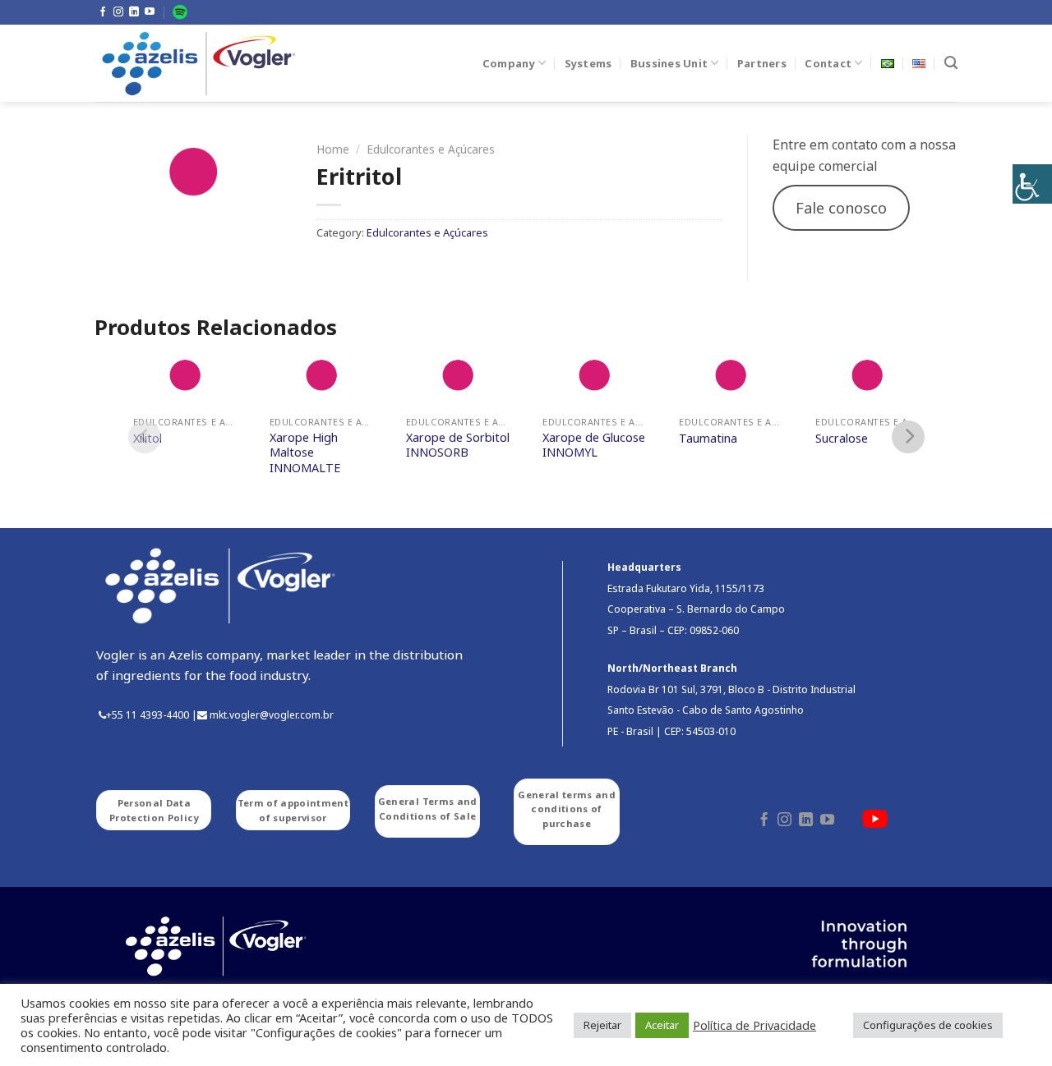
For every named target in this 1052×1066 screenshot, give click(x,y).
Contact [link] (828, 63)
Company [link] (508, 63)
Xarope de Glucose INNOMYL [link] (593, 445)
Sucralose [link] (841, 438)
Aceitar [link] (662, 1025)
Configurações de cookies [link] (928, 1025)
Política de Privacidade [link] (754, 1025)
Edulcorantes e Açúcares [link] (431, 149)
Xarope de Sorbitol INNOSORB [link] (458, 445)
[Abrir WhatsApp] (1011, 1024)
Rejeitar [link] (602, 1025)
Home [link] (332, 149)
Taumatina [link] (708, 438)
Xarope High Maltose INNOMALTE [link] (305, 453)
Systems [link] (588, 63)
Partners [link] (762, 63)
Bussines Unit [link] (669, 63)
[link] (1032, 184)
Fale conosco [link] (841, 208)
